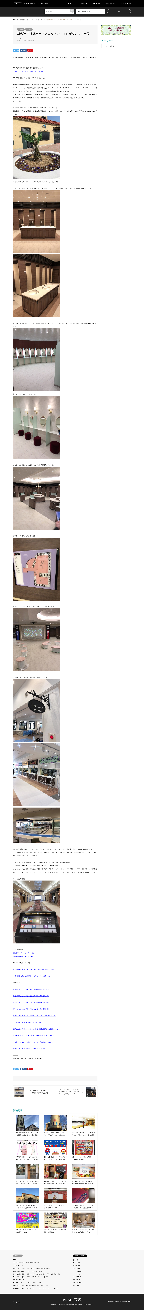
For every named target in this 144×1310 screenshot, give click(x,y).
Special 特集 (96, 3)
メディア (34, 1277)
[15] (36, 317)
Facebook (14, 1301)
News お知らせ (110, 3)
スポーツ (36, 1262)
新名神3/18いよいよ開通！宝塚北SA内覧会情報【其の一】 (31, 989)
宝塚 (14, 1268)
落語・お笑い (40, 1285)
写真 (27, 1285)
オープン (29, 29)
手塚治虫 (40, 1268)
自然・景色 (53, 1274)
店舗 (14, 1271)
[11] (36, 252)
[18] (36, 529)
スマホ (31, 1271)
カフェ (20, 1288)
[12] (36, 391)
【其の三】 (33, 71)
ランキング (41, 1277)
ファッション (21, 1282)
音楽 (47, 1285)
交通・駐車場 (21, 1274)
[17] (36, 600)
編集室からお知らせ (18, 1279)
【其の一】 (16, 71)
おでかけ (19, 1277)
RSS (19, 1301)
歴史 (49, 1268)
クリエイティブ (77, 1277)
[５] (36, 741)
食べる (15, 1288)
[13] (36, 458)
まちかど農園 (76, 1265)
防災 (59, 1274)
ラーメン (51, 1288)
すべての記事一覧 (22, 20)
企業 (46, 1277)
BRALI (15, 1260)
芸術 (14, 1285)
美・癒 (15, 1282)
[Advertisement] (116, 62)
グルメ (19, 1268)
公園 (28, 1274)
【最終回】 (41, 71)
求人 (48, 1274)
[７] (36, 671)
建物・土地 (42, 1274)
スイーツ (25, 1288)
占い (32, 1274)
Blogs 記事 (84, 3)
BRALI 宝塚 (72, 1300)
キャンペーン (76, 1274)
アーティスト (20, 1285)
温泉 (40, 1282)
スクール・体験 (28, 1262)
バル (32, 1268)
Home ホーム (71, 3)
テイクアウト (25, 1268)
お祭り (21, 1262)
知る (14, 1277)
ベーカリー (32, 1288)
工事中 (36, 1271)
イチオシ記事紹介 (78, 1271)
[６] (36, 943)
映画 (30, 1285)
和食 (56, 1288)
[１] (36, 178)
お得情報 (19, 1271)
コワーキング (76, 1279)
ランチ (46, 1288)
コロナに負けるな (18, 1265)
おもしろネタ (26, 1277)
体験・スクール (77, 1282)
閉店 (40, 1271)
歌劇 (45, 1268)
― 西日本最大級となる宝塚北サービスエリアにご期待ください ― (33, 976)
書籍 (34, 1285)
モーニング (40, 1288)
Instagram (16, 1301)
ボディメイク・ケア (32, 1282)
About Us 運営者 (126, 3)
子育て (36, 1274)
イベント (21, 29)
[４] (36, 842)
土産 (35, 1268)
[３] (36, 806)
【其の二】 (24, 71)
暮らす (15, 1274)
